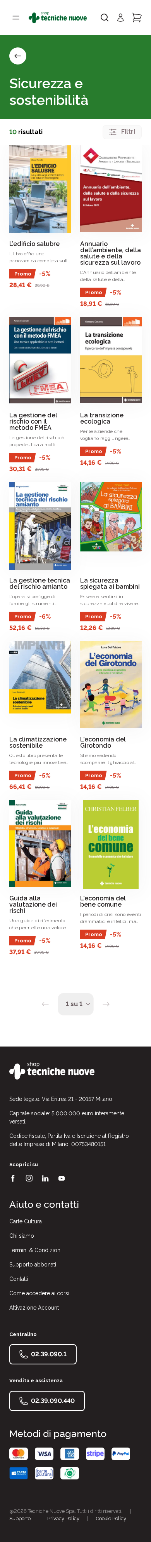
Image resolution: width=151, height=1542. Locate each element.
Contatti (18, 1279)
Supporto (20, 1518)
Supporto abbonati (32, 1264)
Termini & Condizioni (35, 1250)
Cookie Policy (111, 1518)
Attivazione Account (34, 1308)
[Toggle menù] (15, 17)
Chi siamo (21, 1236)
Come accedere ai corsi (39, 1293)
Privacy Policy (63, 1518)
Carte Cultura (25, 1221)
